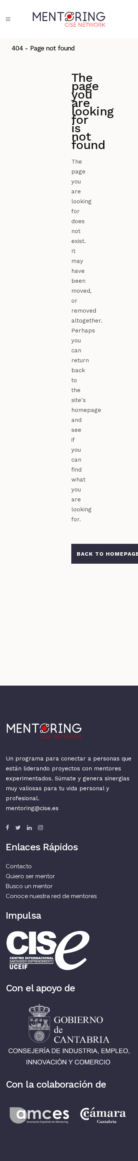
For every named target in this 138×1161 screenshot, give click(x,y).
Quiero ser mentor (30, 876)
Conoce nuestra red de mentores (51, 896)
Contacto (19, 866)
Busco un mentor (29, 886)
